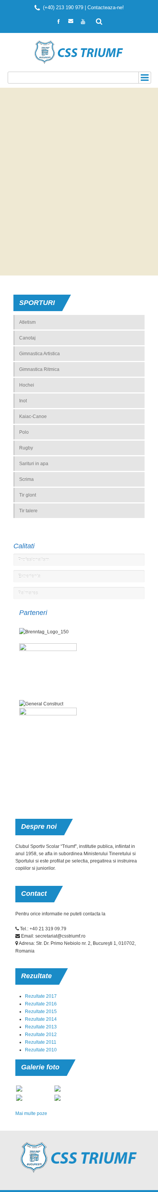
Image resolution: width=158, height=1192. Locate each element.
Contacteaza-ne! (105, 7)
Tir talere (28, 510)
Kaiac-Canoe (33, 416)
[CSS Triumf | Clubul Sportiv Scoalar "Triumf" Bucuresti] (79, 52)
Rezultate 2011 (40, 1042)
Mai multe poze (31, 1113)
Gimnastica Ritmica (39, 369)
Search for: (99, 20)
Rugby (26, 448)
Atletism (27, 322)
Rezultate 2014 (41, 1019)
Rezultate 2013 (41, 1027)
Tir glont (27, 495)
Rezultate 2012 (41, 1034)
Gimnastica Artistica (39, 353)
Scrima (26, 479)
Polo (24, 432)
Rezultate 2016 (41, 1004)
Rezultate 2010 (41, 1050)
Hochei (26, 385)
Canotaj (27, 338)
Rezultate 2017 (41, 996)
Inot (23, 400)
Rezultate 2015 (41, 1011)
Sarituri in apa (33, 463)
